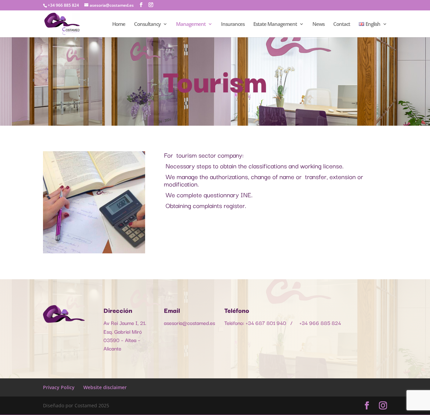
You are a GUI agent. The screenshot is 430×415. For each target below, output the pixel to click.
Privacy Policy (59, 387)
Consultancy (147, 24)
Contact (341, 24)
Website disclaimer (105, 387)
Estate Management (275, 24)
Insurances (233, 24)
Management (191, 24)
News (318, 24)
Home (118, 24)
